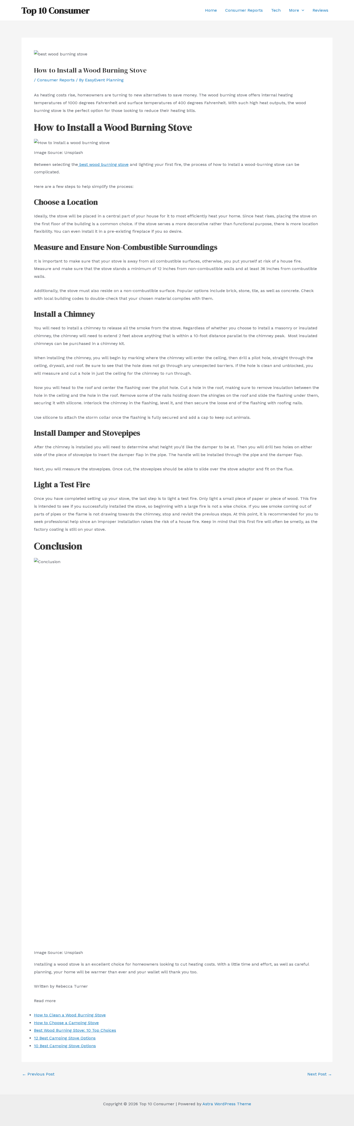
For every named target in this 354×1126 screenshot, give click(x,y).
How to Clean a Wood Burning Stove (70, 1014)
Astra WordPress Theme (226, 1103)
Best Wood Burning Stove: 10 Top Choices (75, 1030)
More (294, 10)
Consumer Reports (244, 10)
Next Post (319, 1074)
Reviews (320, 10)
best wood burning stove (104, 164)
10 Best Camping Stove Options (65, 1045)
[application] (301, 10)
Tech (276, 10)
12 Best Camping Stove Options (65, 1038)
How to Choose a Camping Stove (66, 1022)
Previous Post (38, 1074)
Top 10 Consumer (56, 10)
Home (211, 10)
